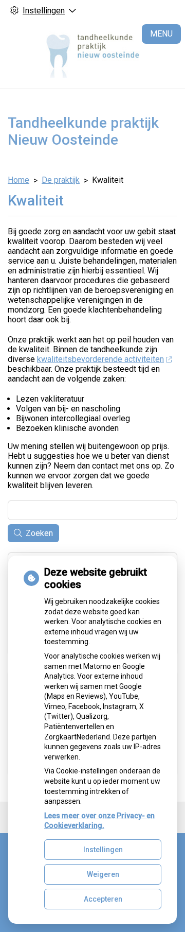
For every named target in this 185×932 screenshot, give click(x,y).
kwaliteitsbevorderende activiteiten (100, 359)
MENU (161, 34)
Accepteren (103, 899)
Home (18, 180)
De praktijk (61, 180)
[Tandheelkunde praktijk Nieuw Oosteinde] (92, 54)
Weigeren (103, 874)
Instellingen (103, 849)
